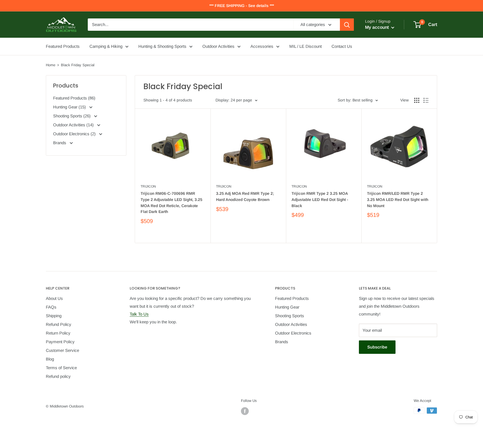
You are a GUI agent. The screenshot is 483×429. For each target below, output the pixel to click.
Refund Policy (58, 324)
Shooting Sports (289, 315)
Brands (60, 142)
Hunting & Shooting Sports (162, 46)
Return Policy (58, 333)
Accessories (261, 46)
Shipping (53, 315)
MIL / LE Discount (305, 46)
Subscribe (377, 347)
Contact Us (342, 46)
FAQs (51, 307)
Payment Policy (60, 341)
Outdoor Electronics (293, 333)
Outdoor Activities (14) (74, 124)
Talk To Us (139, 314)
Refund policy (58, 376)
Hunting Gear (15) (70, 107)
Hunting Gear (287, 307)
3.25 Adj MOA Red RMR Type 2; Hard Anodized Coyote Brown (245, 196)
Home (50, 65)
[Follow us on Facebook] (245, 411)
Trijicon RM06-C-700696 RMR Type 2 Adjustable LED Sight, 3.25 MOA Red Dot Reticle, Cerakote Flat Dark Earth (171, 202)
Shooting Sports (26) (72, 115)
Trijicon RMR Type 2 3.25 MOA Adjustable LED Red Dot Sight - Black (320, 199)
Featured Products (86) (74, 98)
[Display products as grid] (416, 100)
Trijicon (148, 186)
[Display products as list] (425, 100)
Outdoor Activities (218, 46)
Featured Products (63, 46)
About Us (54, 298)
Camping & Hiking (105, 46)
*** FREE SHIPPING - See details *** (241, 5)
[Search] (347, 24)
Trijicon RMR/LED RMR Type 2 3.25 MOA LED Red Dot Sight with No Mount (397, 199)
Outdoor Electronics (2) (75, 133)
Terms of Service (61, 367)
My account (377, 27)
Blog (50, 359)
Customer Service (62, 350)
